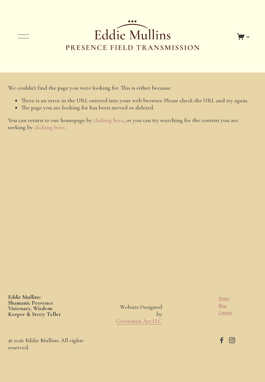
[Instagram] (232, 340)
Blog (222, 305)
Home (223, 298)
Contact (225, 312)
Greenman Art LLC (139, 321)
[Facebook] (221, 340)
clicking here (108, 120)
